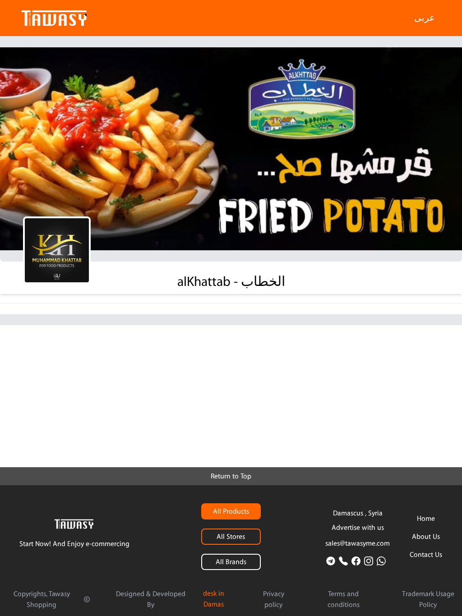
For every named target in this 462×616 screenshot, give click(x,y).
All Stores (231, 537)
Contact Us (426, 555)
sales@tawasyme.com (357, 543)
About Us (426, 537)
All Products (231, 511)
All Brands (231, 562)
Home (426, 519)
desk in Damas (213, 598)
